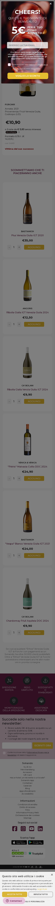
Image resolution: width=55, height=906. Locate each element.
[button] (27, 901)
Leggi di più (42, 889)
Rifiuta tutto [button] (41, 894)
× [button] (52, 875)
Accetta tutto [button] (14, 894)
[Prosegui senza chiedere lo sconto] (51, 3)
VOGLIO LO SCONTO (28, 76)
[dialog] (27, 889)
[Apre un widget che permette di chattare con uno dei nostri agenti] (14, 901)
